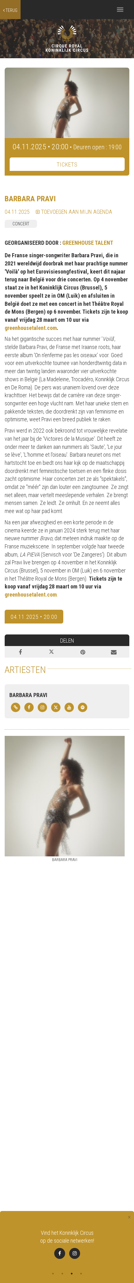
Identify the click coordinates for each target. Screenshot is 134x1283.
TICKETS (67, 164)
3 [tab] (72, 1273)
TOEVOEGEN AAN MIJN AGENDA (76, 211)
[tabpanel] (67, 1244)
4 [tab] (81, 1273)
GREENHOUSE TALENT (87, 242)
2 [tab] (62, 1273)
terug (11, 10)
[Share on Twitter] (51, 652)
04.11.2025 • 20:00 (34, 616)
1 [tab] (53, 1273)
